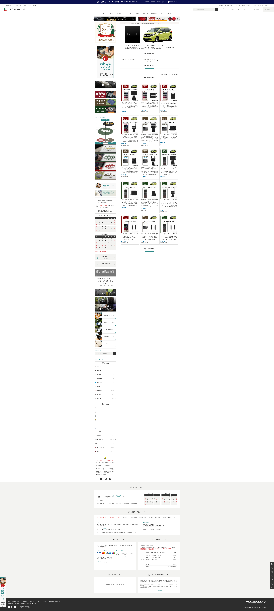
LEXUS (103, 13)
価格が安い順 (167, 74)
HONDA (169, 13)
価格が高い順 (175, 74)
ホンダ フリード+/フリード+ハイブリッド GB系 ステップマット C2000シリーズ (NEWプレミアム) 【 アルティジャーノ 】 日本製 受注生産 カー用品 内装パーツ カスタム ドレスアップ (168, 236)
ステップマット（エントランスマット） (148, 60)
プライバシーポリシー (24, 603)
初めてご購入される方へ (229, 5)
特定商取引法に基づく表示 (13, 603)
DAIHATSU (153, 13)
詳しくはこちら (159, 590)
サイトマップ (33, 603)
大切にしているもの (246, 5)
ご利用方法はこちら (172, 1)
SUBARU (137, 13)
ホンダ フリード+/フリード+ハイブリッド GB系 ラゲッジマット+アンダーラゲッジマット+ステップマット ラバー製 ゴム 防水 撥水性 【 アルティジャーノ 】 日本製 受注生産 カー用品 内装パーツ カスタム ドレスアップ (149, 170)
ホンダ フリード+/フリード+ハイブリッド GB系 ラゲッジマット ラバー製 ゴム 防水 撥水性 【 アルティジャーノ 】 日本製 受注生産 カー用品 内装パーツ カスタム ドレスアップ (168, 137)
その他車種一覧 (131, 23)
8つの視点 (238, 5)
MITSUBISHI (128, 13)
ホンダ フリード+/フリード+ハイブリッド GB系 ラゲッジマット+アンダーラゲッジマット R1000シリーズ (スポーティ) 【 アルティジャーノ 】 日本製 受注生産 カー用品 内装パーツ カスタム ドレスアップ (130, 106)
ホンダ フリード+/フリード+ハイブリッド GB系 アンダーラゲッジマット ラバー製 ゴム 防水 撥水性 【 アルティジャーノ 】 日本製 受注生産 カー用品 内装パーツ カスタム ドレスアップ (129, 169)
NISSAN (119, 13)
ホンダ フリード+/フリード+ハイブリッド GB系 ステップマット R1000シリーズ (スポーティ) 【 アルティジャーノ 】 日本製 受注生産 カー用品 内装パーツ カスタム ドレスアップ (129, 236)
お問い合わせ (267, 5)
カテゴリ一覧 (123, 23)
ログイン (232, 9)
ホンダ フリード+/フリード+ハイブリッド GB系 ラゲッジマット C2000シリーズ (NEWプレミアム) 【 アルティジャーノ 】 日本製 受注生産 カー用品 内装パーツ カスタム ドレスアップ (129, 202)
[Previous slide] (94, 19)
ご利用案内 (254, 5)
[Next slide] (180, 19)
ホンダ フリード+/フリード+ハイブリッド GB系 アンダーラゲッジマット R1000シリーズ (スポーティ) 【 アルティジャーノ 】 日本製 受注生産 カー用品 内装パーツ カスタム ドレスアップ (168, 105)
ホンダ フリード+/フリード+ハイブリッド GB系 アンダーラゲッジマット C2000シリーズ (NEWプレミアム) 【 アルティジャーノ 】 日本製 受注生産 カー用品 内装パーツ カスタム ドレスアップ (149, 203)
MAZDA (161, 13)
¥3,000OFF (153, 1)
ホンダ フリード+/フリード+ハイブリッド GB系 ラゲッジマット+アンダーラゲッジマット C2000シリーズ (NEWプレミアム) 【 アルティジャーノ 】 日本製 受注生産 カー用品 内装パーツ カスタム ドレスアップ (168, 170)
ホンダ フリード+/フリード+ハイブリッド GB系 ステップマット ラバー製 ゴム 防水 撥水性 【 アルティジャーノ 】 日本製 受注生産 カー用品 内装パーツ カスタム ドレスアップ (149, 236)
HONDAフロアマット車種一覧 (142, 23)
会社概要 (221, 5)
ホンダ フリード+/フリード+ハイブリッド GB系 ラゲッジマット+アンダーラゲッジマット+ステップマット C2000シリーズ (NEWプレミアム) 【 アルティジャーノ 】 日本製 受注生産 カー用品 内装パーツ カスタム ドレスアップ (168, 204)
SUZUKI (145, 13)
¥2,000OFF (159, 1)
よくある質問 (260, 5)
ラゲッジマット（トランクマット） (129, 60)
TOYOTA (111, 13)
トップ (9, 601)
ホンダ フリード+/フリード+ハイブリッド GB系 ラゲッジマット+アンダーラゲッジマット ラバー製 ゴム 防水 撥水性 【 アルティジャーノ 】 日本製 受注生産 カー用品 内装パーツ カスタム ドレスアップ (149, 138)
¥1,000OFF (165, 1)
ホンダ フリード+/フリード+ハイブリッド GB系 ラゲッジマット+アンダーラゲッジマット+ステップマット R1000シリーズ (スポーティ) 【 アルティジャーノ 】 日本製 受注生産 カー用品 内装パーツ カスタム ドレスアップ (129, 138)
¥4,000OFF (147, 1)
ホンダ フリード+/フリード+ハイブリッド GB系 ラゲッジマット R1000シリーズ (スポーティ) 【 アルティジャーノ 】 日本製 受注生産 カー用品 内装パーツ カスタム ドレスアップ (149, 105)
